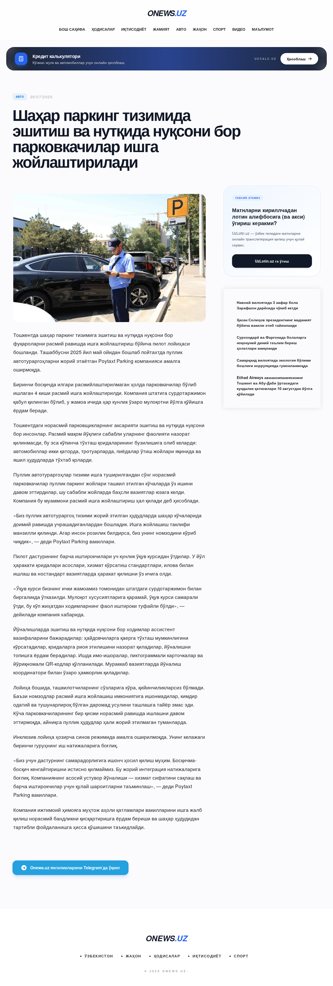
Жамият (161, 29)
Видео (238, 29)
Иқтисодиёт (133, 29)
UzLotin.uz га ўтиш (272, 261)
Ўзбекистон (99, 955)
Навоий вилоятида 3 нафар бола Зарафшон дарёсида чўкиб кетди (267, 305)
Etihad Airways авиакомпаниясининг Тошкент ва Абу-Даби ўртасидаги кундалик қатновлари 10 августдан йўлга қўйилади (274, 385)
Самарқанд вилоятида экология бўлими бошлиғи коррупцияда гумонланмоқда (274, 362)
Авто (181, 29)
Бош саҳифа (72, 29)
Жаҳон (200, 29)
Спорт (219, 29)
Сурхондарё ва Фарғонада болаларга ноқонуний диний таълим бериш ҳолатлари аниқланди (271, 343)
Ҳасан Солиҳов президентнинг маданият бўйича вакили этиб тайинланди (274, 322)
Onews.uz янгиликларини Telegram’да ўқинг (75, 868)
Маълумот (263, 29)
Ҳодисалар (103, 29)
